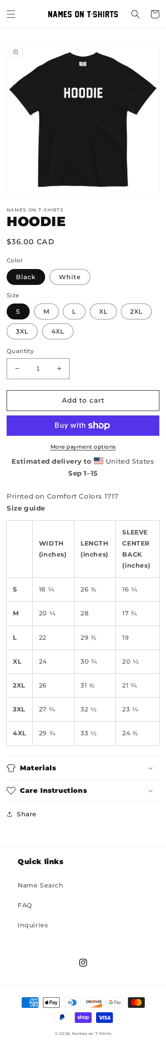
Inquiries (33, 925)
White (70, 277)
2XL (136, 311)
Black (26, 277)
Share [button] (27, 814)
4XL (57, 331)
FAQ (25, 905)
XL (103, 311)
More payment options (83, 446)
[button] (11, 14)
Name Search (41, 885)
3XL (22, 331)
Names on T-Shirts (91, 1033)
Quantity (20, 350)
